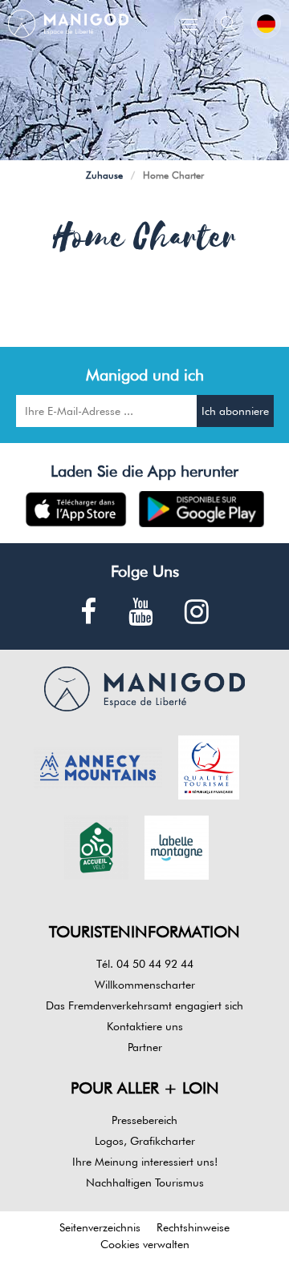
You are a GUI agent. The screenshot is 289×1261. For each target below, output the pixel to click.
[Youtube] (140, 612)
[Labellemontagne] (176, 846)
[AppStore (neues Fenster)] (76, 509)
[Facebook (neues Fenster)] (88, 612)
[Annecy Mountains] (98, 766)
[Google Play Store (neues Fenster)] (202, 509)
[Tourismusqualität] (208, 766)
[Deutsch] (266, 23)
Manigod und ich (145, 375)
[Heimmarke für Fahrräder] (96, 846)
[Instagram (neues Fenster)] (197, 612)
